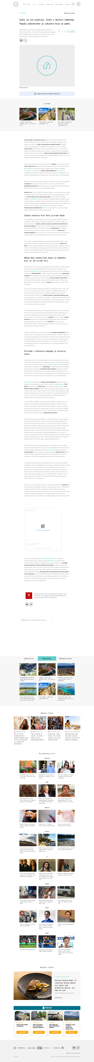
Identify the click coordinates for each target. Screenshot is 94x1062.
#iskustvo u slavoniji (69, 13)
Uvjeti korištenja (62, 1056)
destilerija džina (59, 384)
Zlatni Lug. (35, 271)
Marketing (57, 1056)
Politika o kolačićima (76, 1056)
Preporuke (67, 4)
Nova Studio (70, 30)
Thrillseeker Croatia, (30, 170)
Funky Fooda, (57, 364)
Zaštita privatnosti (69, 1056)
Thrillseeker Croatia (35, 199)
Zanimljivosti (49, 4)
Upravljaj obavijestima (74, 1053)
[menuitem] (78, 4)
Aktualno (41, 4)
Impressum (52, 1056)
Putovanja (34, 4)
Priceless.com (61, 170)
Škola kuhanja (59, 4)
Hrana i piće (26, 4)
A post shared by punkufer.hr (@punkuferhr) (42, 548)
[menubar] (78, 4)
